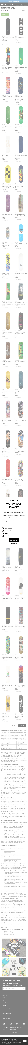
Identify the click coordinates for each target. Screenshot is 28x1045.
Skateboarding (8, 528)
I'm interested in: (6, 526)
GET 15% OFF (14, 540)
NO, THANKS (14, 543)
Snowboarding (8, 530)
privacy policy (9, 1043)
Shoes (6, 533)
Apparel (7, 535)
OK (24, 1040)
